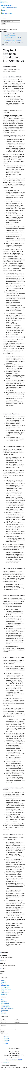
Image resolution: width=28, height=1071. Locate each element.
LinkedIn (6, 1042)
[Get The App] (4, 2)
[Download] (4, 10)
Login (2, 1062)
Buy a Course (4, 984)
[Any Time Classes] (6, 13)
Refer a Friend (5, 1003)
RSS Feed (3, 1013)
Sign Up (6, 1062)
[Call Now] (3, 1)
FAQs (2, 1000)
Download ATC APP (16, 1059)
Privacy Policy (5, 1005)
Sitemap (3, 1012)
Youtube (6, 1037)
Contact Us (4, 994)
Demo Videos (4, 992)
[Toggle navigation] (4, 17)
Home (3, 34)
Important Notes (11, 34)
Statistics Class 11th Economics (12, 40)
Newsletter (4, 1001)
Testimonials (4, 1010)
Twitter (6, 1043)
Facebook (6, 1040)
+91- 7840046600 (6, 5)
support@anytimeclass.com (9, 7)
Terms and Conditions (7, 1008)
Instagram (6, 1038)
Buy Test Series (5, 987)
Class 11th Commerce (10, 35)
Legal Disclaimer (5, 1006)
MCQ (2, 990)
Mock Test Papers (6, 989)
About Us (3, 982)
